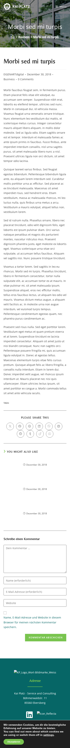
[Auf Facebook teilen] (20, 426)
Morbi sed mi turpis (46, 37)
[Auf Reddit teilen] (20, 434)
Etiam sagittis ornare (35, 460)
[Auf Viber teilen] (49, 426)
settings (48, 734)
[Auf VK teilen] (58, 426)
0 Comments (26, 79)
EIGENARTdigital (14, 74)
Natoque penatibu (35, 509)
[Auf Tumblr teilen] (30, 434)
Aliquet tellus (35, 484)
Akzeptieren (13, 742)
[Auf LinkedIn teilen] (39, 426)
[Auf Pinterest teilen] (29, 426)
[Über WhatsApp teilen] (49, 434)
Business (9, 79)
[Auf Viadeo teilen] (40, 434)
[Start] (13, 37)
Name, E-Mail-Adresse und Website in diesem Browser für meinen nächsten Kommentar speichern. (32, 622)
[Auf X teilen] (10, 426)
